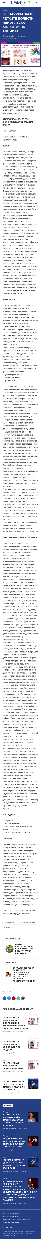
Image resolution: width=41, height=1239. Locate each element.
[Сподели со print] (23, 998)
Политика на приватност (11, 1214)
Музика (5, 1112)
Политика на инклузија (11, 1216)
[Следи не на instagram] (10, 1227)
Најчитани (7, 1105)
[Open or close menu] (4, 3)
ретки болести (9, 927)
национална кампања (27, 922)
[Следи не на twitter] (7, 1227)
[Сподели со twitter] (9, 998)
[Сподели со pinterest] (14, 998)
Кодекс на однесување (11, 1222)
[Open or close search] (37, 3)
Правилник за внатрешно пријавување (16, 1219)
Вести (5, 10)
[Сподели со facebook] (4, 998)
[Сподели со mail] (18, 998)
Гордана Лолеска (10, 922)
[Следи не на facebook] (4, 1227)
